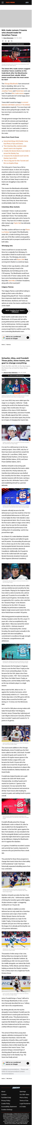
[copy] (12, 41)
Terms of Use (24, 1100)
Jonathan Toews (7, 91)
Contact (3, 1094)
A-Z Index (23, 1106)
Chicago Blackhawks (11, 83)
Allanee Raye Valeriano (10, 372)
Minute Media (10, 1113)
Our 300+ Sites (24, 1094)
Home (3, 344)
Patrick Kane (20, 91)
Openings (23, 1091)
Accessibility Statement (9, 1106)
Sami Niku (11, 280)
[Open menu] (3, 2)
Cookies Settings (6, 1109)
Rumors (9, 344)
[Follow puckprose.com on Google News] (28, 337)
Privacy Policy (5, 1100)
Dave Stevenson (8, 38)
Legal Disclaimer (25, 1103)
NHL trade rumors (18, 93)
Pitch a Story (24, 1097)
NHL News (9, 1078)
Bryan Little (20, 259)
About (3, 1091)
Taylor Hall (17, 223)
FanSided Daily (6, 1097)
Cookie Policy (5, 1103)
